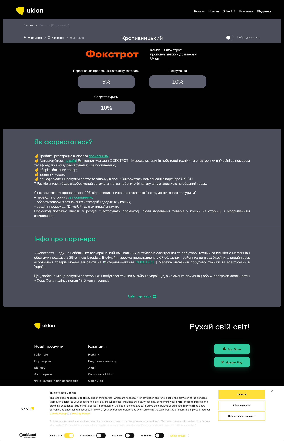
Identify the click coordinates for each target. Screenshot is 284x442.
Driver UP (229, 11)
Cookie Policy (58, 413)
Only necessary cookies (241, 416)
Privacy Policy (81, 413)
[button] (79, 160)
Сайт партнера (139, 296)
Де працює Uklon (100, 374)
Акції (91, 367)
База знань (246, 11)
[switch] (101, 435)
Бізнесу (39, 367)
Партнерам (42, 361)
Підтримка (264, 11)
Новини (213, 11)
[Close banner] (272, 391)
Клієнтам (41, 354)
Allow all (242, 394)
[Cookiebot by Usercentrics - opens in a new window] (27, 435)
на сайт (70, 160)
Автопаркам (43, 374)
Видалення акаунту (102, 361)
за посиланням (80, 197)
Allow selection (241, 405)
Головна (199, 11)
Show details (177, 435)
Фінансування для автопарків (56, 380)
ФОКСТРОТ (144, 262)
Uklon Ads (95, 380)
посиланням (99, 156)
